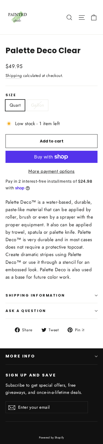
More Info (20, 356)
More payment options (51, 171)
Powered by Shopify (51, 437)
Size (10, 95)
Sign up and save (30, 375)
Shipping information (35, 295)
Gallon (37, 105)
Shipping (13, 75)
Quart (15, 105)
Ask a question (25, 310)
